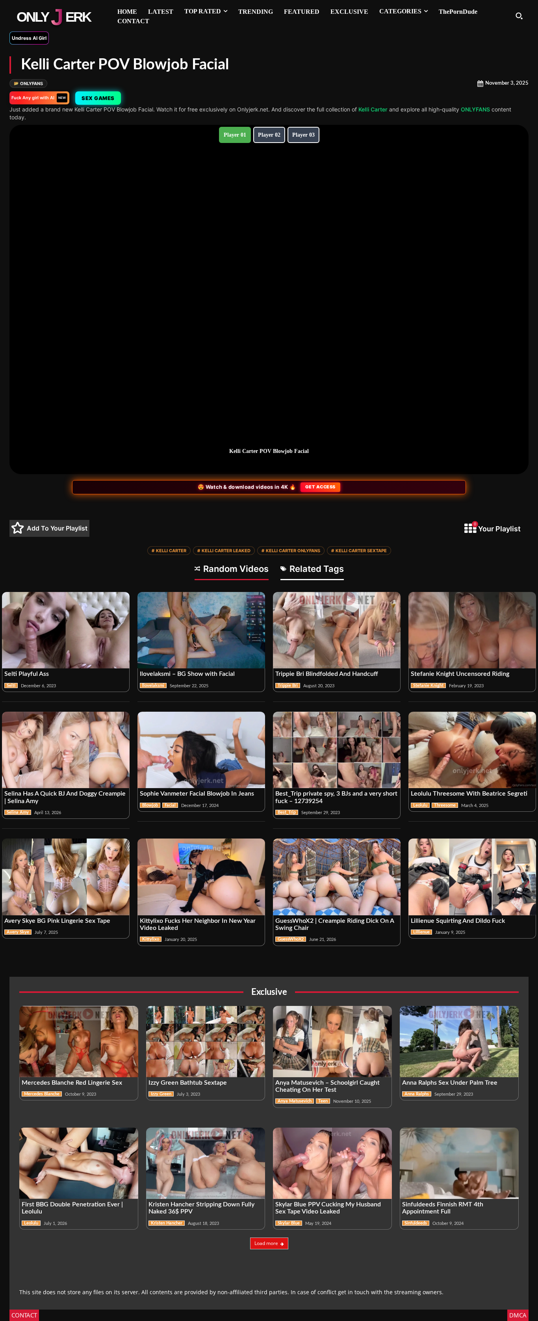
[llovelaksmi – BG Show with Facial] (201, 630)
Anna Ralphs (416, 1094)
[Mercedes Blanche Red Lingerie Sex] (78, 1041)
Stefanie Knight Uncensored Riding (460, 674)
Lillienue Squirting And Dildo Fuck (458, 921)
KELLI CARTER (169, 550)
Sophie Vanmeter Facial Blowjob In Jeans (197, 793)
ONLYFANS (28, 83)
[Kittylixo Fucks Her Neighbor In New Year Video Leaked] (201, 877)
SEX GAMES (98, 98)
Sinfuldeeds (415, 1223)
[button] (519, 15)
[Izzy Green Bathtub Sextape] (205, 1041)
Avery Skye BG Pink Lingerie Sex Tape (57, 921)
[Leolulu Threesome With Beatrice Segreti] (472, 750)
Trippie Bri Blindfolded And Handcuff (326, 674)
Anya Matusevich (295, 1101)
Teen (323, 1101)
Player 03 (303, 135)
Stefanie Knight (428, 685)
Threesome (445, 805)
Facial (170, 805)
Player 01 (235, 135)
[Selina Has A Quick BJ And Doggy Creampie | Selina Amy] (66, 750)
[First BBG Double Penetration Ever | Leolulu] (78, 1163)
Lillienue (421, 932)
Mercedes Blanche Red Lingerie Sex (72, 1083)
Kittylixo (150, 939)
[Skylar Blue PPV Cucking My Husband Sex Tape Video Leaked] (332, 1163)
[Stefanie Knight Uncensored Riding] (472, 630)
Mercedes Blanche (41, 1094)
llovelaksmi (153, 685)
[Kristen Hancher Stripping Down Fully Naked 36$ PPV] (205, 1163)
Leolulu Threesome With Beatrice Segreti (469, 793)
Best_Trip (287, 812)
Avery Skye (18, 932)
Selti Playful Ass (26, 674)
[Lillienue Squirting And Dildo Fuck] (472, 877)
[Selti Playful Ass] (66, 630)
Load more (266, 1243)
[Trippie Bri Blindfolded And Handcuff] (337, 630)
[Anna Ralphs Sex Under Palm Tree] (459, 1041)
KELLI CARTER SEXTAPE (359, 550)
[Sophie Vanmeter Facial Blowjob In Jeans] (201, 750)
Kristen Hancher (166, 1223)
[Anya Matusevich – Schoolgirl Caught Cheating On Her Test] (332, 1041)
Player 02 (269, 135)
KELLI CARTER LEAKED (223, 550)
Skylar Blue (289, 1223)
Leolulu (420, 805)
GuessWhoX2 (291, 939)
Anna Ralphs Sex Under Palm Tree (449, 1083)
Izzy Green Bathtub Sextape (187, 1083)
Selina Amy (18, 812)
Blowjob (150, 805)
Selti (11, 685)
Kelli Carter (373, 109)
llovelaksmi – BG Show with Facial (187, 674)
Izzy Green (161, 1094)
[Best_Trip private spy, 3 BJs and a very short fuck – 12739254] (337, 750)
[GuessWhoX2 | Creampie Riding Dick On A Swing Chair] (337, 877)
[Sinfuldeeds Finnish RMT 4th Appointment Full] (459, 1163)
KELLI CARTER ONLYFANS (291, 550)
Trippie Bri (288, 685)
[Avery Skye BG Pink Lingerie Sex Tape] (66, 877)
